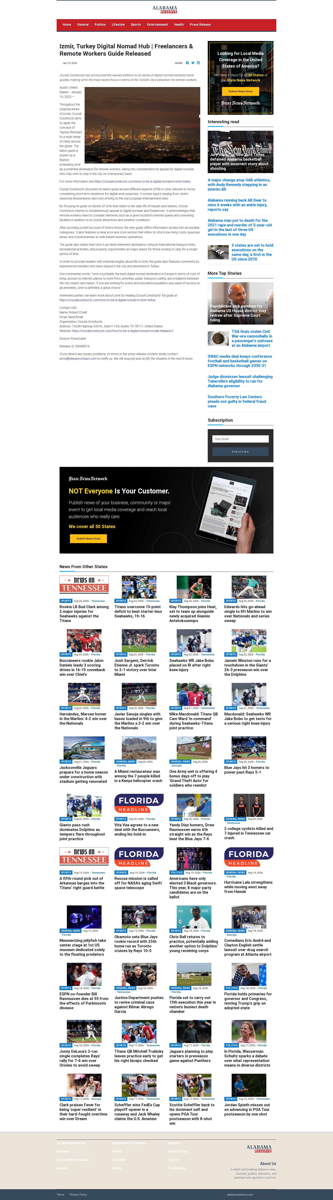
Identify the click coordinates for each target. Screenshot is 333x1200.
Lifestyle (118, 24)
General (82, 24)
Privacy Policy (78, 1194)
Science (174, 1143)
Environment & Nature (73, 1160)
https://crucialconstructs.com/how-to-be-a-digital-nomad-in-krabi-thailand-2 (122, 331)
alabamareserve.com (240, 1194)
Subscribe (240, 451)
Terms (60, 1194)
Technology (176, 1168)
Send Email (75, 317)
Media (117, 1168)
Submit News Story (241, 91)
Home (68, 24)
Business (63, 1151)
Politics (100, 24)
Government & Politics (129, 1143)
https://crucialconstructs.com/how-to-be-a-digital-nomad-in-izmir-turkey (143, 181)
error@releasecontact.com (78, 358)
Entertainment (157, 24)
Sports (136, 24)
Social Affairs (178, 1151)
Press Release (200, 24)
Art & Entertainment (71, 1143)
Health (179, 24)
